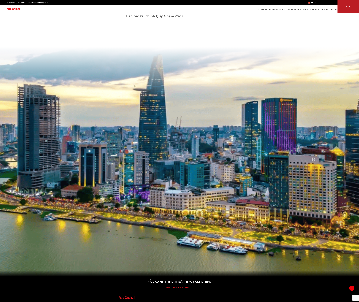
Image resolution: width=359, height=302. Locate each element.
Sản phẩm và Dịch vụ (276, 9)
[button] (348, 6)
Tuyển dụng (325, 9)
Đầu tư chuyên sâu (310, 9)
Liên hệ (334, 9)
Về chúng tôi (262, 9)
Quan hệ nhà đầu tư (294, 9)
